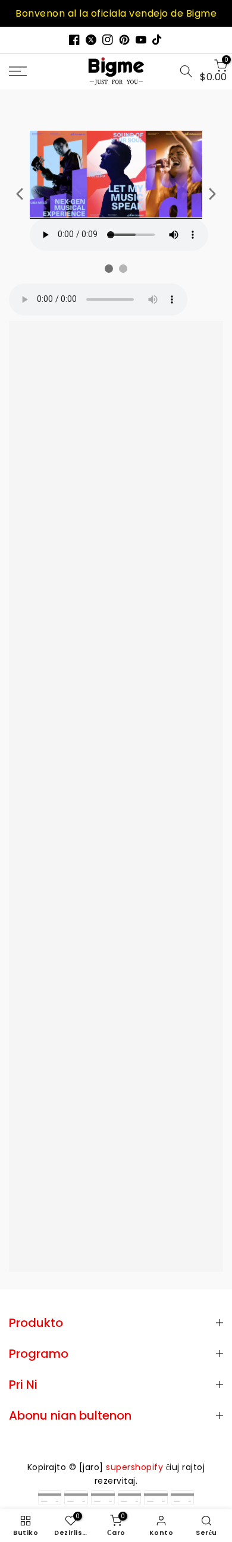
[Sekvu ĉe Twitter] (91, 40)
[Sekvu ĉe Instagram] (107, 40)
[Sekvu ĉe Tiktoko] (157, 40)
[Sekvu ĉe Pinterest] (124, 40)
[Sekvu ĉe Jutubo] (141, 40)
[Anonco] (116, 13)
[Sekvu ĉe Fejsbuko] (74, 40)
